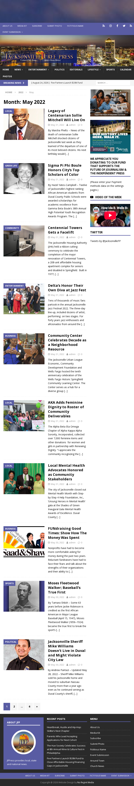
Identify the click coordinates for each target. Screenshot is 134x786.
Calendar (125, 69)
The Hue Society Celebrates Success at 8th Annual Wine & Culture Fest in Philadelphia (66, 749)
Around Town (97, 760)
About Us (7, 26)
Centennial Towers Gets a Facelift (65, 230)
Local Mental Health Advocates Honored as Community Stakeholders (66, 472)
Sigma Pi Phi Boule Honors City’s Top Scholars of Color (64, 170)
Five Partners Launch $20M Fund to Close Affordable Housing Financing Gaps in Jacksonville (65, 762)
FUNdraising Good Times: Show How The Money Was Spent (67, 533)
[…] (67, 153)
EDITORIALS (76, 69)
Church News (97, 766)
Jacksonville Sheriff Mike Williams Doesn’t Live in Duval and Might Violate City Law (66, 650)
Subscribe (37, 26)
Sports (110, 69)
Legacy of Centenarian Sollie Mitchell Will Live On (66, 115)
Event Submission (12, 32)
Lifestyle (93, 69)
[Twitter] (124, 26)
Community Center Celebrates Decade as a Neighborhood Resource (67, 342)
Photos (7, 76)
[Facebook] (117, 26)
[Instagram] (110, 26)
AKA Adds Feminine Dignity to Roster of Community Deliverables (66, 409)
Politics (59, 69)
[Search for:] (113, 82)
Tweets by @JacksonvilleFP (105, 241)
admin (72, 124)
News (17, 69)
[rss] (131, 26)
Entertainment (37, 69)
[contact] (104, 26)
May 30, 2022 (57, 542)
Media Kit (22, 26)
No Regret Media (85, 782)
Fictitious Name (75, 26)
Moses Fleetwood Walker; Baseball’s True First (64, 587)
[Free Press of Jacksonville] (67, 64)
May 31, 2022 (57, 124)
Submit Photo (54, 26)
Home (6, 69)
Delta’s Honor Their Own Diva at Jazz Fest (67, 287)
